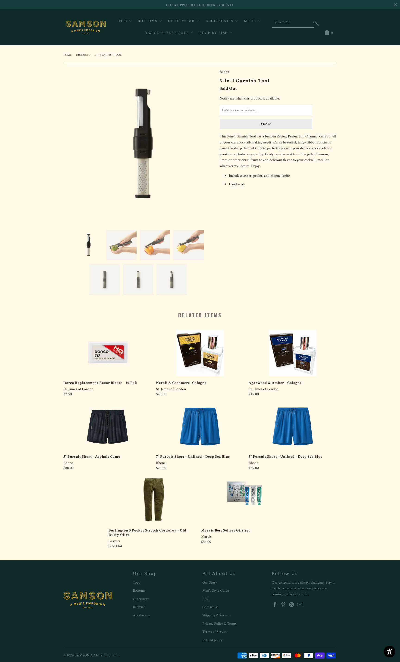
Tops (122, 21)
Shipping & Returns (216, 615)
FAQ (205, 599)
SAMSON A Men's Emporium (97, 655)
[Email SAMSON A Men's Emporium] (300, 605)
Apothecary (141, 615)
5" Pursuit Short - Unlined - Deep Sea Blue (293, 427)
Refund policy (212, 640)
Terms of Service (214, 631)
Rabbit (224, 71)
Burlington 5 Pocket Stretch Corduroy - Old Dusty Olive (153, 500)
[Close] (396, 4)
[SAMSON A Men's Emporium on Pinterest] (283, 605)
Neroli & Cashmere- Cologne (200, 353)
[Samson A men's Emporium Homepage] (86, 27)
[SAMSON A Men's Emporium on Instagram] (291, 605)
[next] (207, 146)
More (250, 21)
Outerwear (182, 21)
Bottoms (148, 21)
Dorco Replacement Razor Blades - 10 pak (107, 353)
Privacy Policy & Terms (219, 623)
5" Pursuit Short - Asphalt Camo (107, 427)
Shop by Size (214, 33)
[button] (316, 24)
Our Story (209, 582)
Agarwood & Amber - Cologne (293, 353)
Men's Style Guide (215, 590)
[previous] (71, 146)
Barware (139, 607)
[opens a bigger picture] (139, 146)
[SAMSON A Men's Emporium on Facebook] (275, 605)
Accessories (220, 21)
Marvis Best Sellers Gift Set (245, 500)
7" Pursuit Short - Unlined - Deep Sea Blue (200, 427)
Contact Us (210, 607)
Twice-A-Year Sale (167, 33)
